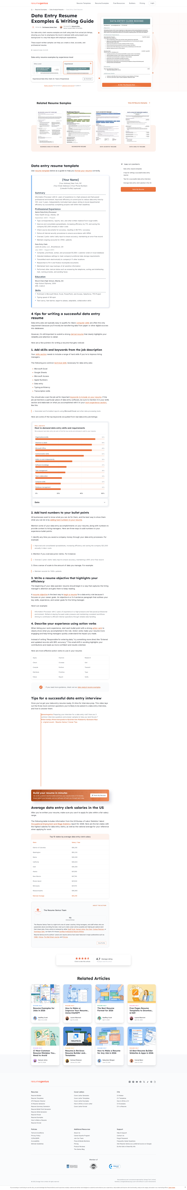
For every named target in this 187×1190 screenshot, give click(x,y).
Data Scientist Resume (108, 146)
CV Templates (121, 1098)
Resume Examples (102, 3)
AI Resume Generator (38, 1104)
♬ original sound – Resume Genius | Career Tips (59, 722)
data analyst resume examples (89, 687)
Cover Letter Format (80, 1106)
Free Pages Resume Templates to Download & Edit (141, 1010)
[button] (115, 1166)
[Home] (31, 9)
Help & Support (122, 1133)
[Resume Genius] (39, 3)
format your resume (83, 171)
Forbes (41, 937)
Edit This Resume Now (127, 85)
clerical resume (77, 334)
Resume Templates (84, 3)
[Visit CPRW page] (93, 1166)
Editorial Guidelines (37, 1144)
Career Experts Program (82, 1135)
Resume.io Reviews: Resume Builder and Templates (75, 1053)
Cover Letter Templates (81, 1098)
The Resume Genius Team (55, 910)
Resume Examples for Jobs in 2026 (43, 1009)
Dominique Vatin (39, 931)
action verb (97, 628)
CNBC (36, 937)
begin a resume (70, 594)
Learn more (171, 1187)
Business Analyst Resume (49, 146)
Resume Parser (36, 1114)
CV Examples (121, 1104)
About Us (77, 1133)
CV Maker (120, 1095)
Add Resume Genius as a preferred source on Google (134, 1144)
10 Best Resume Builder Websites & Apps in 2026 (141, 1052)
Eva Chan (89, 929)
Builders (132, 3)
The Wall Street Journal (51, 937)
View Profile (101, 943)
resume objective (40, 594)
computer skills (82, 323)
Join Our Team (78, 1138)
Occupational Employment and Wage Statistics (51, 824)
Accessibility (35, 1141)
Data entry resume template (132, 169)
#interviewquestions (59, 719)
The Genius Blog (79, 1149)
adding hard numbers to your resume (66, 520)
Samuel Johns (76, 26)
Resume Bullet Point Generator (41, 1109)
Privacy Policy (35, 1135)
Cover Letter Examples (81, 1101)
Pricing (142, 3)
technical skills (60, 363)
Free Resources (119, 3)
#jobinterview (72, 719)
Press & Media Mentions (82, 1141)
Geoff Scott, (72, 929)
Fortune (65, 937)
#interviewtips (46, 719)
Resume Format (36, 1123)
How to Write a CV (123, 1101)
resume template (42, 171)
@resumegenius (47, 714)
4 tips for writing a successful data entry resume (136, 174)
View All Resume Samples (137, 103)
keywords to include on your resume (85, 397)
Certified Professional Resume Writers (71, 931)
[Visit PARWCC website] (72, 1166)
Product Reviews (79, 1146)
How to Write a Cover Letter (83, 1104)
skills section (41, 354)
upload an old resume (68, 85)
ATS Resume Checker (38, 1101)
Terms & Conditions (37, 1133)
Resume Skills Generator (39, 1112)
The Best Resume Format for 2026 (105, 1009)
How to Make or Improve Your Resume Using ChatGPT (76, 1010)
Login (152, 3)
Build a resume (48, 85)
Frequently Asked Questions (126, 1141)
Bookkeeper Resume (79, 146)
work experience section (95, 403)
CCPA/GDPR (35, 1138)
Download (88, 79)
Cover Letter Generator (81, 1095)
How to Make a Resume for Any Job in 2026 (108, 1052)
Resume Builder (36, 1095)
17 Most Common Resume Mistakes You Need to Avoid (43, 1053)
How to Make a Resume (39, 1120)
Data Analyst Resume (57, 9)
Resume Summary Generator (40, 1106)
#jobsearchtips (92, 719)
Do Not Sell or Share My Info (126, 1146)
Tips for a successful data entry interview (136, 179)
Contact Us (120, 1135)
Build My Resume (100, 795)
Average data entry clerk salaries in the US (137, 183)
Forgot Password (122, 1138)
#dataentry (82, 719)
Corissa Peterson (98, 929)
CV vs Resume (121, 1106)
